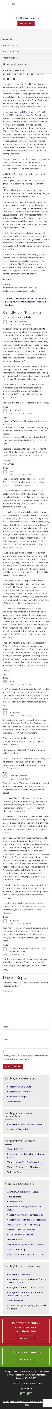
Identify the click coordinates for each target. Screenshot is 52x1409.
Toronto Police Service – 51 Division (23, 1167)
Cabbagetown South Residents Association (27, 1219)
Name (6, 1026)
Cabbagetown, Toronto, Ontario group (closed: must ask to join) (25, 1294)
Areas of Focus (10, 45)
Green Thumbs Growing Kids (20, 1234)
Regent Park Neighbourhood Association (26, 1244)
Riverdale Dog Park (16, 1300)
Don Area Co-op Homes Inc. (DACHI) (23, 1224)
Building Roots (14, 1196)
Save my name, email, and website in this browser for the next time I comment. (25, 1057)
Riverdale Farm (14, 1101)
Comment (8, 991)
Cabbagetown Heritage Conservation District (24, 1208)
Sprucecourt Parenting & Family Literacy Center (25, 1155)
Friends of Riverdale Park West (21, 1229)
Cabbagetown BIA (15, 1201)
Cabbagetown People (17, 1096)
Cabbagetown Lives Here (18, 1274)
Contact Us (26, 23)
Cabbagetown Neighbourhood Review (24, 1124)
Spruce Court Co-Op (16, 1249)
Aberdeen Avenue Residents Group (22, 1191)
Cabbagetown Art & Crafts (19, 1086)
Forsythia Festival (11, 51)
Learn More (26, 1338)
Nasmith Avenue (14, 1239)
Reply (5, 407)
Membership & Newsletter (15, 64)
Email (6, 1039)
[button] (48, 32)
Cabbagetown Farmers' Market (21, 1091)
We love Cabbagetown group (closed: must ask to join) (26, 1307)
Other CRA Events (11, 57)
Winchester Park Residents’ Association (25, 1254)
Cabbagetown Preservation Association (25, 1214)
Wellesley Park (14, 1172)
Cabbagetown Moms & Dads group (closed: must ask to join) (26, 1281)
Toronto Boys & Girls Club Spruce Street (25, 1162)
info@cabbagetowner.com (29, 1383)
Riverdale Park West (16, 1149)
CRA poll (26, 112)
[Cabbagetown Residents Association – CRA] (26, 7)
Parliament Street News (18, 1129)
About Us (7, 39)
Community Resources (14, 70)
